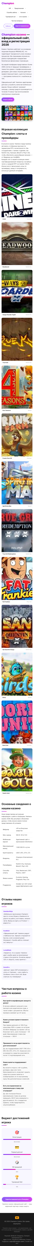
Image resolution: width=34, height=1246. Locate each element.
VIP (10, 8)
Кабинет (8, 26)
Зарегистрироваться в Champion (17, 1199)
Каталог (23, 12)
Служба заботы (12, 12)
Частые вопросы (17, 21)
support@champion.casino (16, 1241)
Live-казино (23, 16)
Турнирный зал (11, 16)
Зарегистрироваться (22, 26)
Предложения (19, 8)
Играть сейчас (7, 99)
